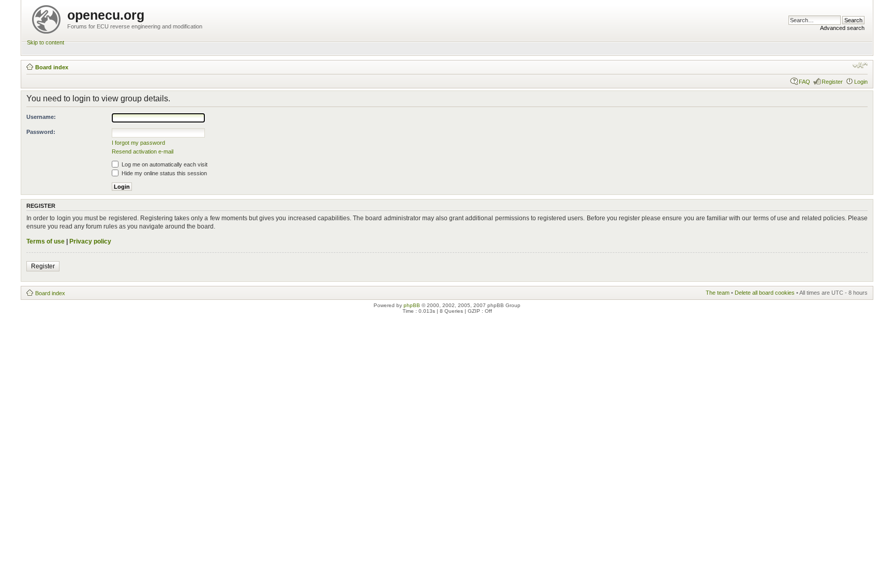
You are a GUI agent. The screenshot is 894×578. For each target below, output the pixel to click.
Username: (41, 117)
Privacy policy (90, 241)
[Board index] (47, 17)
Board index (51, 67)
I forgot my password (138, 143)
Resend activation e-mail (142, 151)
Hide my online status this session (163, 173)
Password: (40, 132)
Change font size (860, 65)
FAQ (804, 82)
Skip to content (45, 42)
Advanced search (842, 28)
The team (717, 293)
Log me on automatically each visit (163, 164)
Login (861, 82)
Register (832, 82)
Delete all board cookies (765, 293)
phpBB (412, 305)
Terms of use (45, 241)
